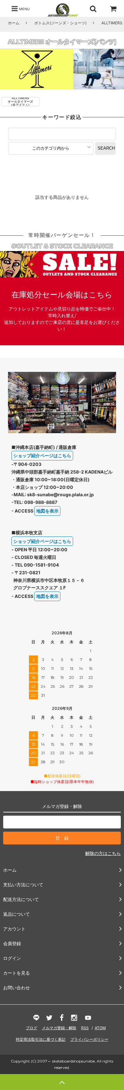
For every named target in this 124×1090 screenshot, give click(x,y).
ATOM (100, 1027)
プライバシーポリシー (89, 1039)
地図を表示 (47, 511)
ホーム (13, 22)
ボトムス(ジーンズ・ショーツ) (60, 22)
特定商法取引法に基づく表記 (40, 1039)
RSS (85, 1027)
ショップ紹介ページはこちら (42, 455)
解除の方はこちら (103, 853)
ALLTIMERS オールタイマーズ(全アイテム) (20, 101)
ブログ (31, 1027)
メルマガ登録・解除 (59, 1027)
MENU (24, 8)
